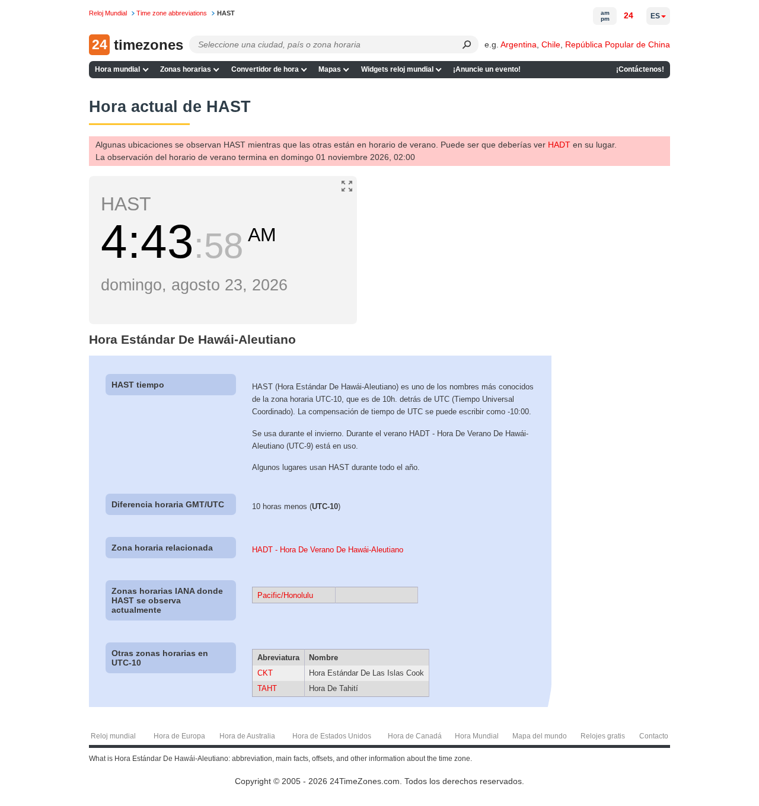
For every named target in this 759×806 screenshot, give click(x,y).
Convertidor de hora (265, 69)
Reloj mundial (113, 736)
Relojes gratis (603, 736)
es (655, 16)
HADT (559, 144)
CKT (265, 673)
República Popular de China (617, 44)
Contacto (653, 736)
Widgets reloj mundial (397, 69)
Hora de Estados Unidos (331, 736)
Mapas (329, 69)
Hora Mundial (477, 736)
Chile (550, 44)
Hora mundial (117, 69)
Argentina (518, 44)
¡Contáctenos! (640, 69)
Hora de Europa (179, 736)
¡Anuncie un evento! (487, 69)
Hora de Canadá (415, 736)
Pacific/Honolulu (285, 595)
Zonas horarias (185, 69)
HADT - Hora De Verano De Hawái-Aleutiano (327, 549)
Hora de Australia (247, 736)
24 (628, 15)
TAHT (267, 688)
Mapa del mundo (539, 736)
